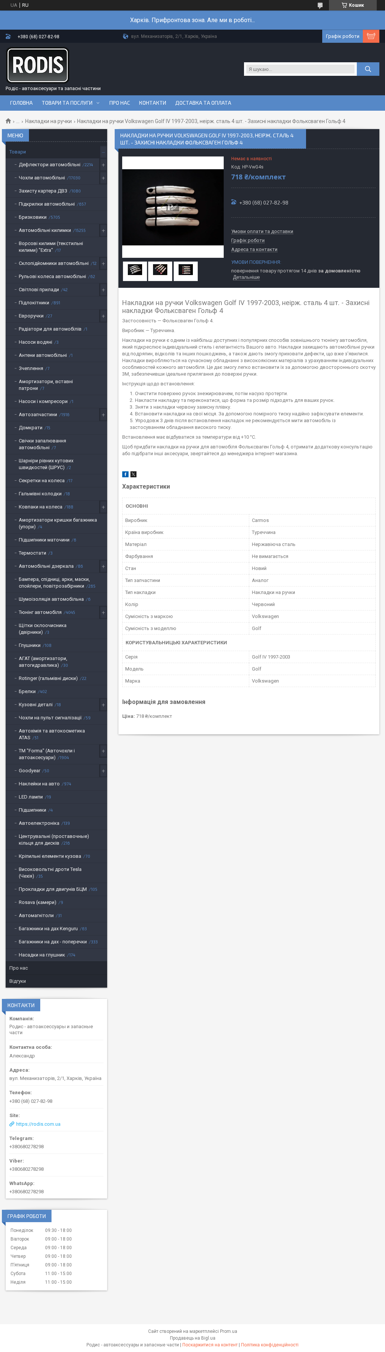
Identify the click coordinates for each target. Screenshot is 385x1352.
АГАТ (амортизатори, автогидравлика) (43, 662)
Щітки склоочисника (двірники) (43, 629)
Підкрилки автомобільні (47, 204)
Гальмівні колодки (40, 493)
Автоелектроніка (39, 823)
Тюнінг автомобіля (40, 612)
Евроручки (31, 316)
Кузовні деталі (36, 704)
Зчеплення (31, 368)
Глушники (30, 645)
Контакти (152, 102)
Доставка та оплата (203, 102)
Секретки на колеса (42, 480)
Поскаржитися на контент (210, 1344)
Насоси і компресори (43, 401)
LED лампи (31, 797)
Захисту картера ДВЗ (43, 191)
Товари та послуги (67, 102)
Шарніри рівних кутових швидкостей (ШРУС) (46, 464)
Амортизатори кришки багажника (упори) (58, 523)
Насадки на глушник (42, 955)
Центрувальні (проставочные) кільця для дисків (54, 839)
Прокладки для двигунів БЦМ (53, 889)
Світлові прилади (39, 289)
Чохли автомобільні (42, 177)
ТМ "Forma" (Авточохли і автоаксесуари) (47, 754)
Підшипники (32, 810)
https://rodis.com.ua (38, 1124)
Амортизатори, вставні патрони (46, 385)
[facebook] (125, 475)
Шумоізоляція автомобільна (51, 599)
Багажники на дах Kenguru (48, 928)
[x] (133, 475)
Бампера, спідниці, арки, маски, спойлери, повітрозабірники (54, 582)
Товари (17, 152)
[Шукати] (368, 69)
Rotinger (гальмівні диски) (48, 678)
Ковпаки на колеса (40, 507)
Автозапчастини (38, 414)
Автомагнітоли (36, 915)
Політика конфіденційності (270, 1344)
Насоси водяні (35, 342)
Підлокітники (34, 302)
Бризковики (33, 217)
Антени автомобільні (43, 355)
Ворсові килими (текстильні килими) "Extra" (51, 247)
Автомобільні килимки (45, 230)
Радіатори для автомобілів (50, 329)
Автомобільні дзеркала (46, 566)
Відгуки (17, 981)
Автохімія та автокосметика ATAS (52, 734)
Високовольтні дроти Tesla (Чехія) (50, 872)
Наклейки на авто (39, 784)
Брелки (27, 691)
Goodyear (29, 770)
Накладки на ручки (48, 121)
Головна (21, 102)
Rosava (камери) (37, 902)
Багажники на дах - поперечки (53, 941)
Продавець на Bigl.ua (192, 1338)
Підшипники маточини (44, 540)
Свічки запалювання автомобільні (42, 444)
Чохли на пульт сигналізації (50, 717)
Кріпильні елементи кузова (50, 856)
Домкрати (30, 427)
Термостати (32, 553)
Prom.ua (228, 1331)
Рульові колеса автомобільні (52, 276)
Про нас (119, 102)
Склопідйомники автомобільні (54, 263)
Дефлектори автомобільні (49, 164)
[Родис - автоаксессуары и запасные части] (38, 65)
